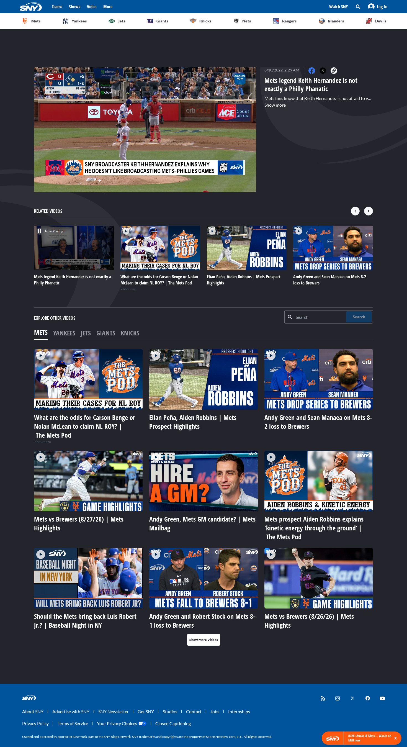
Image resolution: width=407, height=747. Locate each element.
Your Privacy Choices (117, 723)
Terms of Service (73, 723)
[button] (378, 6)
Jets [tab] (86, 332)
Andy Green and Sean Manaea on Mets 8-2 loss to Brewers (318, 422)
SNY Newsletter (113, 711)
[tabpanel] (203, 497)
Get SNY (146, 711)
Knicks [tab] (130, 332)
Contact (194, 711)
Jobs (214, 711)
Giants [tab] (105, 332)
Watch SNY (338, 7)
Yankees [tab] (64, 332)
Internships (239, 711)
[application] (145, 129)
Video (92, 7)
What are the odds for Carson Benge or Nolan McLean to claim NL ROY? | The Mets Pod (84, 426)
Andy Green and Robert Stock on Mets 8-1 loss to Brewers (202, 621)
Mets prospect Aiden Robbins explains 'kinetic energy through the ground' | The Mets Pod (314, 527)
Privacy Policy (35, 723)
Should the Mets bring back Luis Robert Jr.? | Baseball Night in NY (85, 621)
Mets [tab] (41, 332)
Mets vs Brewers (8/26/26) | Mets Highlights (309, 621)
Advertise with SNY (70, 711)
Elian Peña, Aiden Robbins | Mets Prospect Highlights (192, 422)
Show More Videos (203, 640)
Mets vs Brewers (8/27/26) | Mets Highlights (78, 523)
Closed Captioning (173, 723)
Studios (170, 711)
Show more (275, 104)
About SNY (32, 711)
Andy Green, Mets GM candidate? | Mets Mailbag (202, 523)
